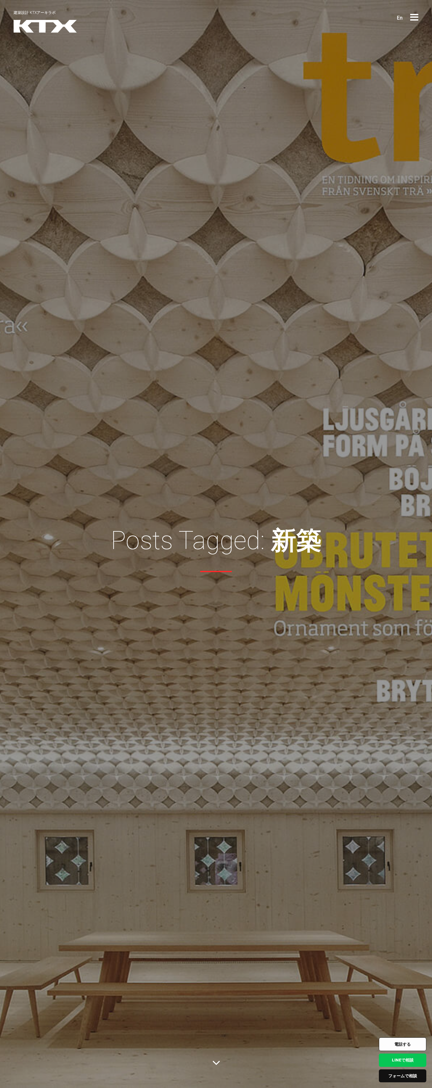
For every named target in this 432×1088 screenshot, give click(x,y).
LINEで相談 (403, 1060)
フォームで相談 (402, 1075)
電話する (402, 1044)
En (400, 18)
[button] (414, 18)
